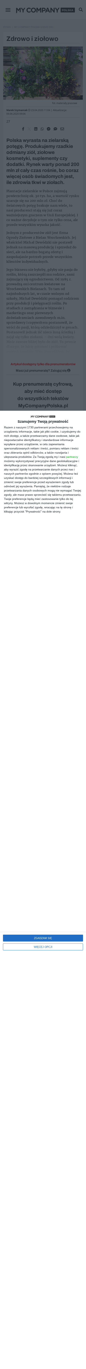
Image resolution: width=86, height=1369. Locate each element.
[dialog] (43, 890)
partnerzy (72, 456)
